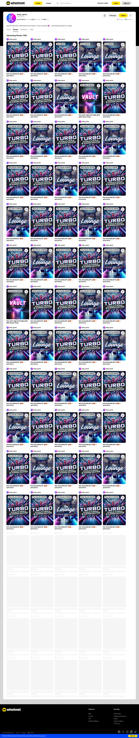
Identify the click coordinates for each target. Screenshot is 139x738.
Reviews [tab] (24, 29)
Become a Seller (103, 3)
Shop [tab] (8, 29)
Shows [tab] (15, 29)
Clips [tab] (32, 29)
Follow (123, 15)
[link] (38, 3)
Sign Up (132, 736)
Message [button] (113, 15)
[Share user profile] (105, 15)
